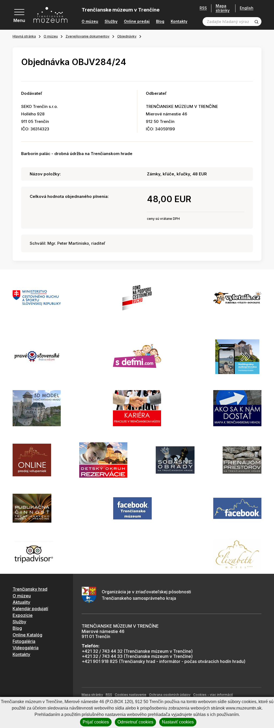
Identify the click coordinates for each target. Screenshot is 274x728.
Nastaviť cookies (178, 722)
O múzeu (90, 21)
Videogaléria (26, 647)
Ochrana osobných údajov (170, 695)
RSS (203, 8)
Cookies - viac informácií (213, 695)
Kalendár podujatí (30, 608)
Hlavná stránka (24, 36)
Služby (111, 21)
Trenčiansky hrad (30, 589)
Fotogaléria (24, 641)
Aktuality (21, 602)
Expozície (23, 615)
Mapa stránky (223, 8)
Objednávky (126, 36)
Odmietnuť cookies (135, 722)
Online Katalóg (27, 635)
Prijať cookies (96, 722)
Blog (160, 21)
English (246, 8)
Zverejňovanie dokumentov (87, 36)
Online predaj (137, 21)
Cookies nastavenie (130, 695)
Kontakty (179, 21)
